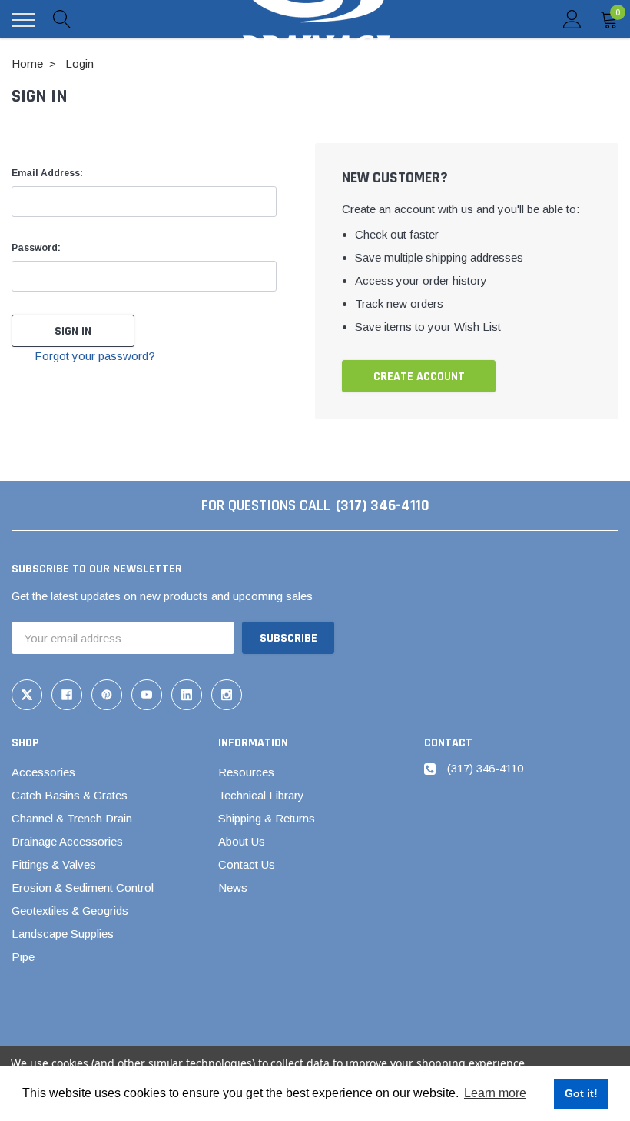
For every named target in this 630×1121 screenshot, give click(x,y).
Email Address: (47, 173)
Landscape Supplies (63, 933)
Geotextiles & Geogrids (70, 910)
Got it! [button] (581, 1093)
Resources (246, 772)
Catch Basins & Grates (70, 795)
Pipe (23, 956)
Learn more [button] (495, 1092)
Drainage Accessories (67, 841)
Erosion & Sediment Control (83, 887)
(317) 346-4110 (382, 505)
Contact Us (246, 864)
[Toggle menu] (23, 20)
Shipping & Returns (266, 818)
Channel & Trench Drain (72, 818)
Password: (36, 247)
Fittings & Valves (54, 864)
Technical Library (261, 795)
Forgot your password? (95, 355)
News (232, 887)
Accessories (43, 772)
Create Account (419, 377)
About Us (241, 841)
